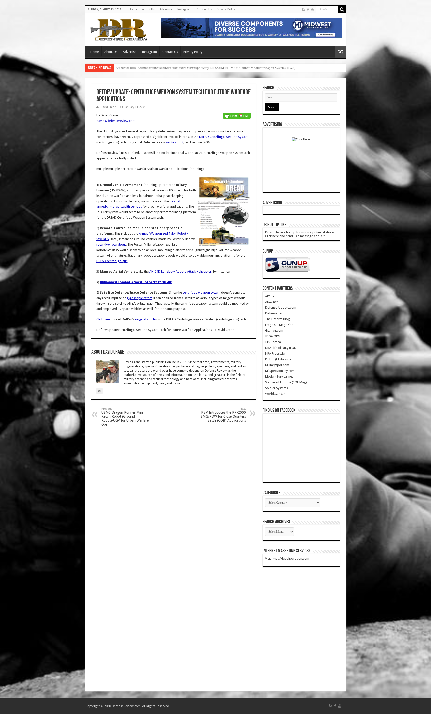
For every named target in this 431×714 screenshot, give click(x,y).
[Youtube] (312, 10)
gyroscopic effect (139, 298)
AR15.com (272, 296)
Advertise (166, 9)
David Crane (108, 107)
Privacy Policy (226, 9)
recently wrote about (111, 244)
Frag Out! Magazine (279, 325)
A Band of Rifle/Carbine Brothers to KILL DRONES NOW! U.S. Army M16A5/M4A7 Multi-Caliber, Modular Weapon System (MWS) (205, 68)
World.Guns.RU (276, 394)
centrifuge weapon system (201, 292)
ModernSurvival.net (279, 376)
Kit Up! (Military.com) (280, 359)
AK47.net (271, 302)
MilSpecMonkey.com (280, 371)
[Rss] (303, 10)
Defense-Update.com (280, 307)
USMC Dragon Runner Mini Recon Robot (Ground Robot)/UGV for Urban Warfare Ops (125, 416)
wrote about (174, 142)
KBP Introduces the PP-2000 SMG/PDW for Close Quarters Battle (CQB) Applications (223, 414)
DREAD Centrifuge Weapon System (223, 137)
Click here (103, 319)
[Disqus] (173, 493)
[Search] (342, 9)
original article (145, 319)
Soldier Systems (276, 388)
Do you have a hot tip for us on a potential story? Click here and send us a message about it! (299, 234)
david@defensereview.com (115, 121)
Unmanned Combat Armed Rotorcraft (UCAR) (136, 282)
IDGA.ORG (272, 336)
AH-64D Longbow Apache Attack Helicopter (180, 271)
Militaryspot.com (277, 365)
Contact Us (204, 9)
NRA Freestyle (275, 353)
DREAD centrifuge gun (112, 261)
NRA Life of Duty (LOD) (281, 348)
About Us (148, 9)
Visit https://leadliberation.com (287, 558)
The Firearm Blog (277, 319)
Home (133, 9)
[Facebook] (307, 10)
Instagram (184, 9)
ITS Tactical (273, 342)
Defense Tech (275, 313)
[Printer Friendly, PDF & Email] (237, 115)
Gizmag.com (274, 330)
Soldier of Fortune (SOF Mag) (286, 382)
